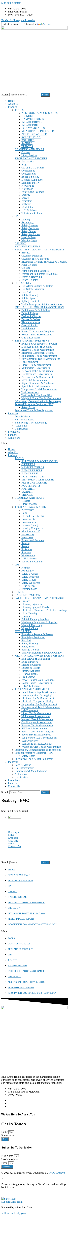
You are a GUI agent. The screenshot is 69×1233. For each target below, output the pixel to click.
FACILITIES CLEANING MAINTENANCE (39, 249)
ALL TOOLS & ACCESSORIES (39, 112)
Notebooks (27, 188)
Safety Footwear (30, 228)
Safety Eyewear (29, 225)
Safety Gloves (28, 231)
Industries (13, 413)
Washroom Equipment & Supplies (39, 273)
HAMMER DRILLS (32, 119)
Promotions (14, 431)
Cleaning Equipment (32, 255)
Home (11, 100)
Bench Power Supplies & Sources (39, 343)
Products (12, 106)
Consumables (28, 173)
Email (4, 1162)
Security (25, 194)
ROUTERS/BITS (31, 137)
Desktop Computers (32, 179)
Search (5, 94)
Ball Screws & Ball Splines (35, 310)
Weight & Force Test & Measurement (41, 398)
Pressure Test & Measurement (37, 377)
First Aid (26, 292)
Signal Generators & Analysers (37, 383)
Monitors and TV (30, 182)
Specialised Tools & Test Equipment (34, 410)
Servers (25, 197)
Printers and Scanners (32, 191)
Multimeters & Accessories (35, 367)
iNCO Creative (56, 1172)
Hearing (25, 219)
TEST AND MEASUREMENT (32, 340)
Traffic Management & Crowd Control (41, 304)
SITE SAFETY (23, 282)
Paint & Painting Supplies (35, 270)
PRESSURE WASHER (34, 134)
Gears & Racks (29, 325)
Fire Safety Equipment (33, 289)
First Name (7, 1155)
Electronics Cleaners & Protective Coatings (44, 261)
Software (26, 204)
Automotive (21, 425)
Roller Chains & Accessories (36, 334)
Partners (12, 434)
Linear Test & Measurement (36, 364)
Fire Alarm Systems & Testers (37, 286)
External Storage (30, 176)
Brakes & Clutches (31, 316)
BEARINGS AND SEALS (29, 149)
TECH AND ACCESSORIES (31, 158)
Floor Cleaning (29, 264)
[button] (34, 443)
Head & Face (28, 237)
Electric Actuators (30, 322)
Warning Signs (29, 240)
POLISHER (27, 140)
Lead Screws (28, 328)
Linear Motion (29, 155)
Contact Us (14, 437)
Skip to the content (11, 2)
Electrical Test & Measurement (37, 349)
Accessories (27, 161)
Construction (21, 428)
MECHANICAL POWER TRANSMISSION (39, 307)
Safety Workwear (30, 234)
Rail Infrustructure (24, 419)
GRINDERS (28, 116)
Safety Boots (28, 407)
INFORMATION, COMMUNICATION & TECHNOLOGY (32, 924)
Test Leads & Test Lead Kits (36, 395)
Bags (24, 164)
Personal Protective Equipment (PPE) (34, 404)
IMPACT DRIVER (31, 122)
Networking (27, 185)
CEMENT (20, 243)
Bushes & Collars (30, 319)
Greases (25, 267)
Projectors (26, 201)
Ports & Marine (23, 416)
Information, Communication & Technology (38, 401)
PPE (17, 216)
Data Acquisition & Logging (36, 346)
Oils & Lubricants (30, 337)
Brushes (25, 252)
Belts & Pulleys (29, 313)
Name (4, 1131)
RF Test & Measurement (34, 380)
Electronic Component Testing (37, 352)
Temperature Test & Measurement (39, 389)
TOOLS (19, 109)
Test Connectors (30, 392)
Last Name (7, 1159)
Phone (5, 1135)
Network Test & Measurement (37, 371)
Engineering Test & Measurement (39, 355)
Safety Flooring (29, 295)
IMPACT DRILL (30, 125)
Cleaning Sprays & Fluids (35, 258)
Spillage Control (30, 301)
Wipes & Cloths (29, 279)
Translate (47, 24)
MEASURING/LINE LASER (37, 131)
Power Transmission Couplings (37, 331)
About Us (13, 103)
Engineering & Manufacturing (31, 422)
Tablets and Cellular (32, 213)
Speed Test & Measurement (36, 386)
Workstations (28, 207)
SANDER (26, 143)
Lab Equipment (29, 361)
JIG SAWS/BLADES (33, 128)
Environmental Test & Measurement (40, 358)
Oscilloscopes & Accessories (36, 374)
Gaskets (25, 152)
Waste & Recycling (31, 276)
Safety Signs (28, 298)
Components (28, 170)
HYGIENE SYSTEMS (27, 246)
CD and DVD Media (32, 167)
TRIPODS (27, 146)
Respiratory (27, 222)
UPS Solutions (29, 210)
